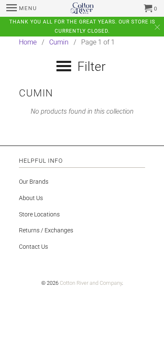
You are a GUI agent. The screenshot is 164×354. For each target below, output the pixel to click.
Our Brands (33, 181)
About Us (31, 198)
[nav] (21, 8)
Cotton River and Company (91, 283)
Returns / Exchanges (46, 230)
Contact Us (33, 246)
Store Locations (39, 214)
